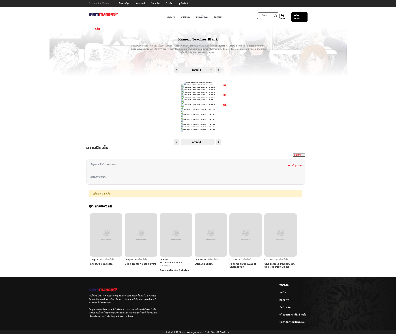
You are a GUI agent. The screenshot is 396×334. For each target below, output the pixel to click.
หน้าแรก (171, 17)
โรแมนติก (155, 3)
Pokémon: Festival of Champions (242, 265)
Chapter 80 (96, 259)
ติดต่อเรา (218, 17)
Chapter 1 (234, 259)
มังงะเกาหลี (140, 3)
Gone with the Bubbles (174, 270)
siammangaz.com (192, 332)
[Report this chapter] (225, 105)
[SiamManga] (104, 14)
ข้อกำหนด (285, 307)
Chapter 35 (270, 259)
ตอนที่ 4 (196, 70)
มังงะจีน (169, 3)
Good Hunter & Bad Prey (140, 264)
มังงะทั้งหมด (202, 17)
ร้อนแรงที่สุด (124, 3)
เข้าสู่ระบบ (282, 17)
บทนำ (282, 292)
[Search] (275, 15)
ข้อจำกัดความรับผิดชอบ (292, 322)
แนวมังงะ (185, 17)
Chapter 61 (201, 259)
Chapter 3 (130, 259)
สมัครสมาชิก (297, 17)
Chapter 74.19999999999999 (171, 261)
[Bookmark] (225, 85)
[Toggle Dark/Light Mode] (225, 95)
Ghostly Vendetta (101, 264)
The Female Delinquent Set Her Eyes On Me (279, 265)
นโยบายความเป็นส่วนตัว (292, 314)
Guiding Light (204, 264)
